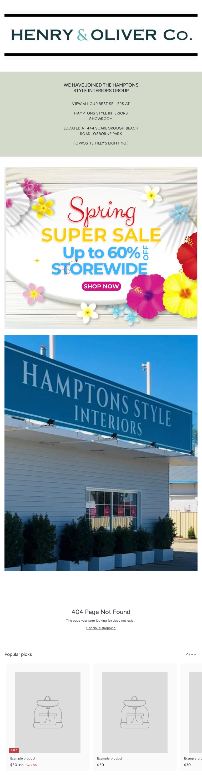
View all (192, 654)
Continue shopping (100, 628)
